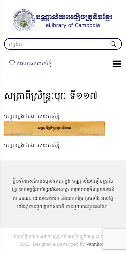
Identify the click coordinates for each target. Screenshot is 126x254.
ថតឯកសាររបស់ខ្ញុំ (33, 64)
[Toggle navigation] (115, 64)
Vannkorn (96, 244)
